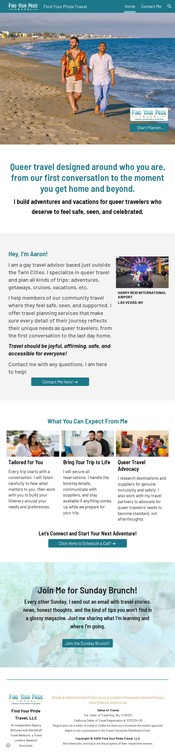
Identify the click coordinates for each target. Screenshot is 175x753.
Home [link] (130, 6)
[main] (88, 188)
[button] (169, 6)
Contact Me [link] (151, 6)
